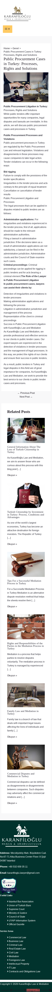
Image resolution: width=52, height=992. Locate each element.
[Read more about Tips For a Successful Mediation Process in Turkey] (26, 564)
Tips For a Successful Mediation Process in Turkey (24, 582)
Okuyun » (12, 475)
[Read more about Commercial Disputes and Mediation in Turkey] (26, 757)
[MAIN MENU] (7, 29)
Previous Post (26, 393)
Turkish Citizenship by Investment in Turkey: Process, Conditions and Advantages (25, 514)
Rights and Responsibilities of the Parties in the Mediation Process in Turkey (25, 646)
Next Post (26, 396)
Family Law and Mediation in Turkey (23, 712)
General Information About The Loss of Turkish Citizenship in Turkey (23, 449)
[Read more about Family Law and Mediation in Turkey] (26, 695)
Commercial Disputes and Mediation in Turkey (20, 775)
